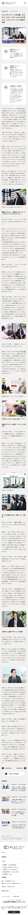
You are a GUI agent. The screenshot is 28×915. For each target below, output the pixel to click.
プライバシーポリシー (6, 896)
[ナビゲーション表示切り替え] (25, 3)
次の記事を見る (19, 768)
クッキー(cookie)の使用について (16, 907)
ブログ (7, 836)
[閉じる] (27, 905)
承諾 (14, 912)
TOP (3, 836)
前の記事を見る (8, 768)
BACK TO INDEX (14, 774)
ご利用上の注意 (16, 896)
